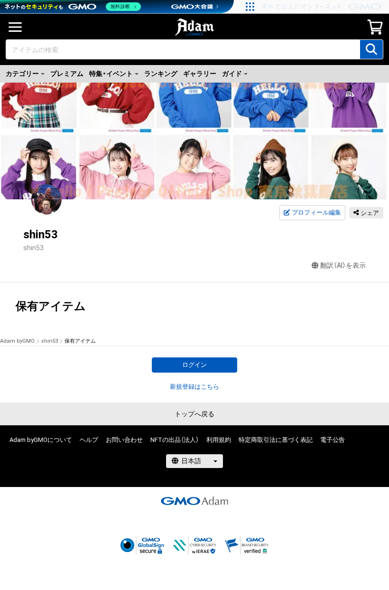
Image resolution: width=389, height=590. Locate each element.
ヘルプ (89, 439)
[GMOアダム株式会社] (194, 500)
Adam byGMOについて (40, 439)
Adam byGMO (17, 341)
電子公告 (332, 439)
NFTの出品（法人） (174, 439)
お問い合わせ (124, 439)
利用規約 (218, 439)
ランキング (160, 73)
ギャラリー (199, 73)
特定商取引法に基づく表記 (276, 439)
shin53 (49, 341)
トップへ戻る (194, 414)
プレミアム (66, 73)
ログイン (194, 364)
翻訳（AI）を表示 (343, 265)
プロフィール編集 (316, 212)
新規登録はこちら (194, 386)
